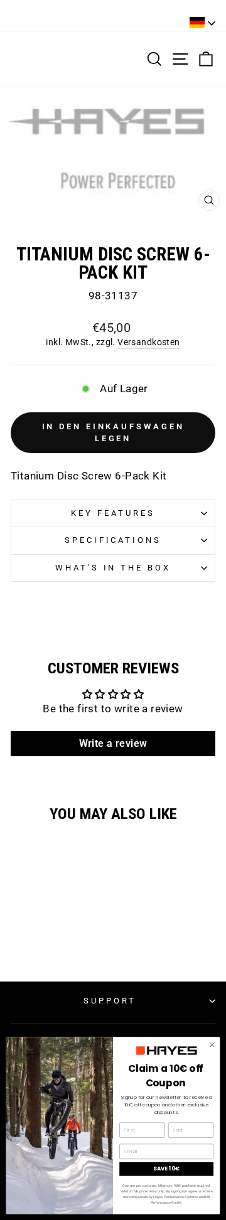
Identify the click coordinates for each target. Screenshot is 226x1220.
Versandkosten (148, 342)
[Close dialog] (212, 1044)
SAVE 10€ (166, 1168)
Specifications (113, 540)
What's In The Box (113, 567)
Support (109, 1000)
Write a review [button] (113, 743)
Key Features (113, 513)
